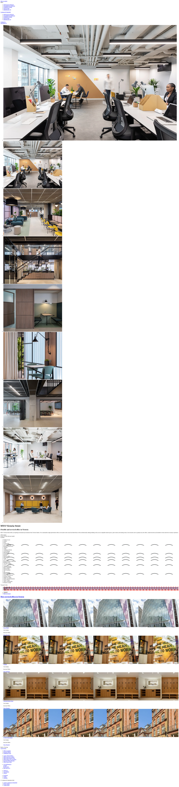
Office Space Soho (7, 762)
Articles (5, 773)
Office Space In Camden (8, 757)
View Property (6, 635)
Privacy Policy (6, 784)
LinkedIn (5, 778)
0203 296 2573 (6, 768)
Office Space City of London (9, 759)
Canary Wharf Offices (8, 755)
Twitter (5, 776)
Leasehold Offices (9, 6)
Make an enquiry (7, 593)
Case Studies (6, 771)
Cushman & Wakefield (6, 12)
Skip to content (4, 1)
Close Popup (3, 748)
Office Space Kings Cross (9, 758)
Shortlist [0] (7, 9)
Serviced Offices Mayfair (8, 760)
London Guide (7, 7)
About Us (5, 770)
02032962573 (4, 23)
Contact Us (3, 22)
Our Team (6, 8)
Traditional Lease (7, 753)
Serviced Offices (8, 4)
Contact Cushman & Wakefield (10, 782)
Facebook (5, 775)
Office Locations (7, 750)
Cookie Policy (6, 785)
